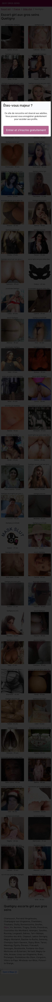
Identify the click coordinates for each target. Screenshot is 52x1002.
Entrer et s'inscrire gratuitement (26, 130)
